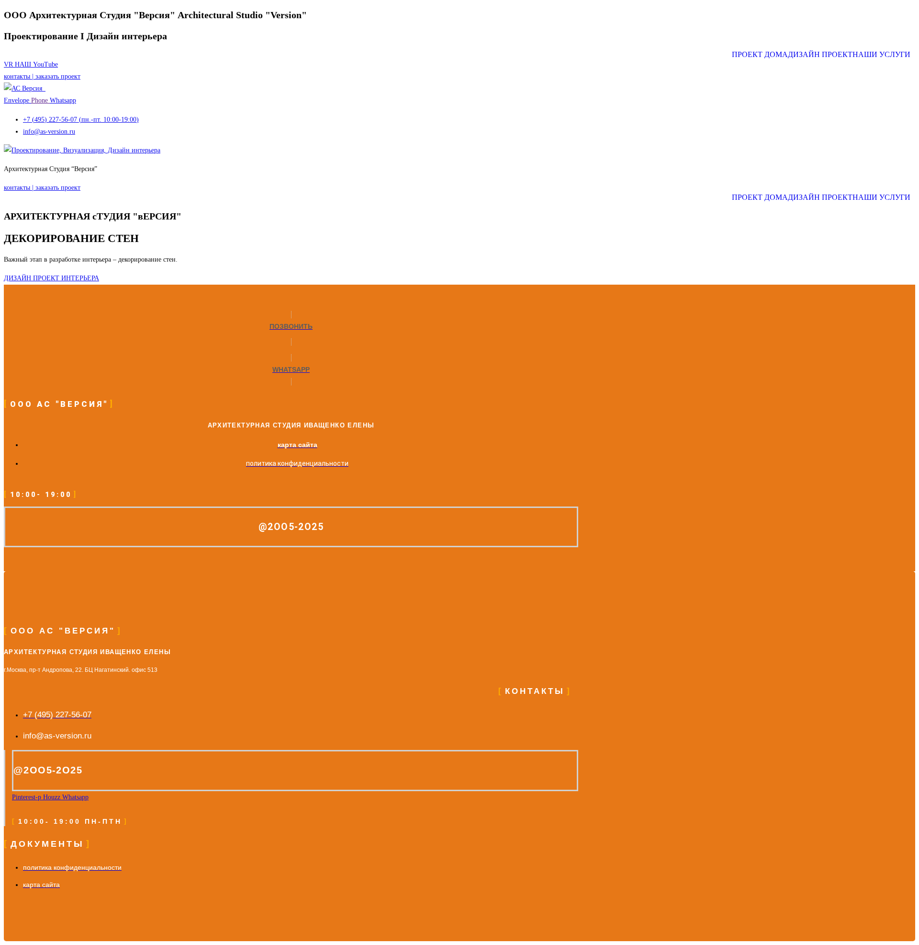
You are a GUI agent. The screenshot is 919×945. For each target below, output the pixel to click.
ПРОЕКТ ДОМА (760, 54)
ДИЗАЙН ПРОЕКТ (820, 54)
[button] (883, 54)
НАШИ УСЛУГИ (881, 54)
